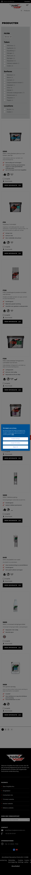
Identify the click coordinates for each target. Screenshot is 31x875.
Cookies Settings (15, 438)
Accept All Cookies (15, 442)
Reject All (15, 447)
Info (13, 434)
